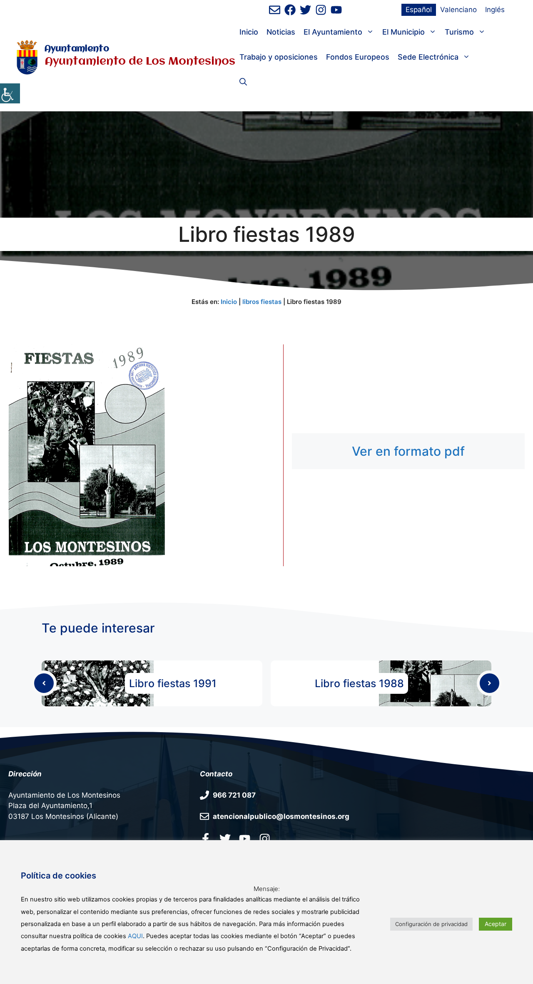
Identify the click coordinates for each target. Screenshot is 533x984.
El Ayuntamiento (333, 32)
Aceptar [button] (495, 923)
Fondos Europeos (357, 57)
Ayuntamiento (77, 49)
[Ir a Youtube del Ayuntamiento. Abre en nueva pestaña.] (244, 838)
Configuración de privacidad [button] (431, 924)
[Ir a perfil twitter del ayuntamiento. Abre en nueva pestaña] (225, 838)
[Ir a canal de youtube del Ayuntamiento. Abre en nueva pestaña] (336, 10)
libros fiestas (261, 302)
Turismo (459, 32)
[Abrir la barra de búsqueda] (243, 82)
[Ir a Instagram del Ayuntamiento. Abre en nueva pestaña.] (264, 838)
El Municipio (403, 32)
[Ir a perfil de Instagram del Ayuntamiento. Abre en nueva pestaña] (321, 10)
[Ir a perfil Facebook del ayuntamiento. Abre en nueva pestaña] (205, 838)
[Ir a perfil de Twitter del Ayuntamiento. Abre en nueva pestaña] (305, 10)
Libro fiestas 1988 (359, 683)
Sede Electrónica (428, 57)
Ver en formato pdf (408, 451)
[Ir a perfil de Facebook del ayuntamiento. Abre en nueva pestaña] (290, 10)
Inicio (248, 32)
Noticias (280, 32)
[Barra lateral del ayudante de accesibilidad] (10, 93)
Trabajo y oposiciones (278, 57)
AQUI (135, 936)
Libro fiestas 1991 (173, 683)
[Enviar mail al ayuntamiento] (274, 10)
